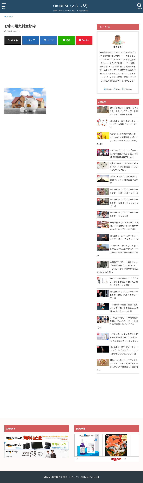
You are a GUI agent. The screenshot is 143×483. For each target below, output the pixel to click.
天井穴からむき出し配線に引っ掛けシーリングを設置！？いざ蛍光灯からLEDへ (124, 166)
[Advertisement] (48, 66)
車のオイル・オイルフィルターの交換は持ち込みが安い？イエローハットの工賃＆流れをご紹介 (117, 251)
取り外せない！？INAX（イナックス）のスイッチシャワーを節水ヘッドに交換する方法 (124, 111)
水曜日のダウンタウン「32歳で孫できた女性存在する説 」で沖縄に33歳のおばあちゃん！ (124, 153)
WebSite (109, 89)
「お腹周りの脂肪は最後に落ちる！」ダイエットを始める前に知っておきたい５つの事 (124, 308)
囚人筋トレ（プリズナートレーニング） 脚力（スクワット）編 (124, 237)
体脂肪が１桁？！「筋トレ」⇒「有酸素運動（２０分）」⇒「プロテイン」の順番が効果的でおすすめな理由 (117, 267)
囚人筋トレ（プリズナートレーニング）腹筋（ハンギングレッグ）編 (124, 295)
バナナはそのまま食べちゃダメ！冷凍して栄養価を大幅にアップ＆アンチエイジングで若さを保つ (117, 139)
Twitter (118, 89)
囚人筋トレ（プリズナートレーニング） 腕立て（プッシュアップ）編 (124, 202)
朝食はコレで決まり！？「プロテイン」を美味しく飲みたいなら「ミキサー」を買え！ (124, 281)
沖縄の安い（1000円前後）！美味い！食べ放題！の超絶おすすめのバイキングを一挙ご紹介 (124, 226)
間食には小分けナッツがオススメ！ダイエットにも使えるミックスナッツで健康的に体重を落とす (117, 365)
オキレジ (117, 47)
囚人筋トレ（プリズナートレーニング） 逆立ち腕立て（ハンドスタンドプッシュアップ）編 (124, 350)
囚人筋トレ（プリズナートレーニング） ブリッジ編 (124, 214)
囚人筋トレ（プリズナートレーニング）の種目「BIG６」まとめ (124, 124)
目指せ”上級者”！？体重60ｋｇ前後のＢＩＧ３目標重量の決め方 (124, 179)
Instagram (128, 89)
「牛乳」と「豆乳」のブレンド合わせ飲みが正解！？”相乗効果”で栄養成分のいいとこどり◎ (124, 337)
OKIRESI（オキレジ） (71, 6)
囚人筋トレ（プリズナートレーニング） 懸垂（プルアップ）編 (124, 191)
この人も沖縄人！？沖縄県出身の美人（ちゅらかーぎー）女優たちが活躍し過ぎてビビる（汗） (117, 323)
